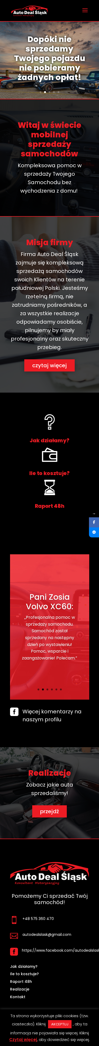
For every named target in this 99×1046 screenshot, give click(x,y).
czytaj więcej (49, 365)
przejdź (49, 811)
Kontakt (17, 996)
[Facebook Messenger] (94, 532)
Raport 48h (49, 505)
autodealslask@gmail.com (46, 934)
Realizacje (19, 989)
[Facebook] (94, 522)
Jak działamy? (49, 440)
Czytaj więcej (23, 1039)
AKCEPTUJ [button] (59, 1024)
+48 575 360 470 (38, 918)
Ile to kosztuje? (49, 473)
